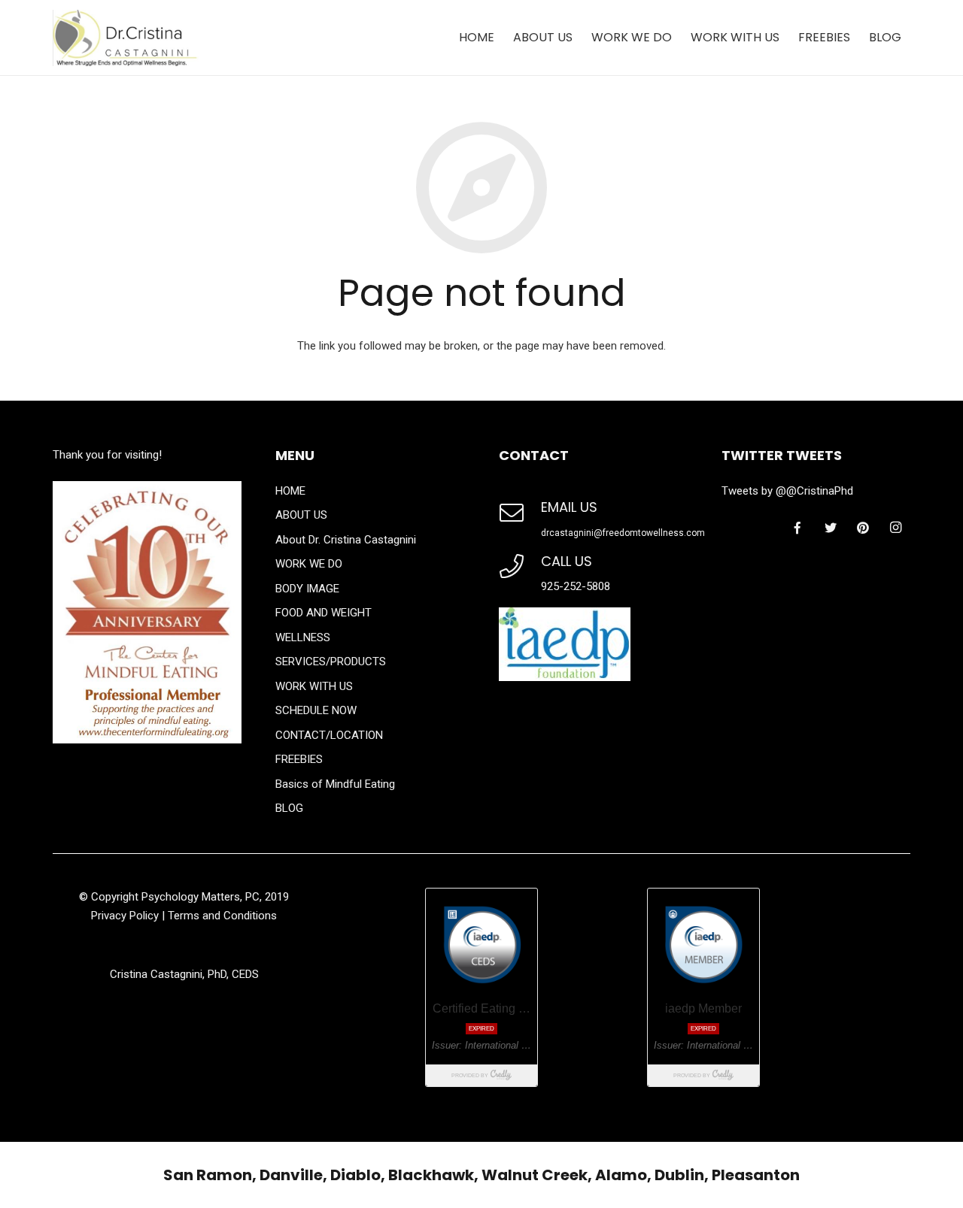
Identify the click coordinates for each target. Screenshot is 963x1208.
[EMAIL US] (520, 522)
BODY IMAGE (307, 588)
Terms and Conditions (222, 915)
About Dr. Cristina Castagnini (345, 539)
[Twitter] (831, 528)
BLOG (289, 808)
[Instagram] (895, 528)
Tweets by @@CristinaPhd (787, 491)
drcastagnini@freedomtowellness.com (623, 533)
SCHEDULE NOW (316, 710)
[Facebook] (797, 528)
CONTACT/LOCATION (329, 735)
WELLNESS (302, 637)
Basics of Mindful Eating (335, 784)
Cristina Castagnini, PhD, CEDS (184, 974)
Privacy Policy (125, 915)
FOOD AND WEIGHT (323, 612)
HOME (290, 491)
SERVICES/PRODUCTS (330, 661)
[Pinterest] (863, 528)
